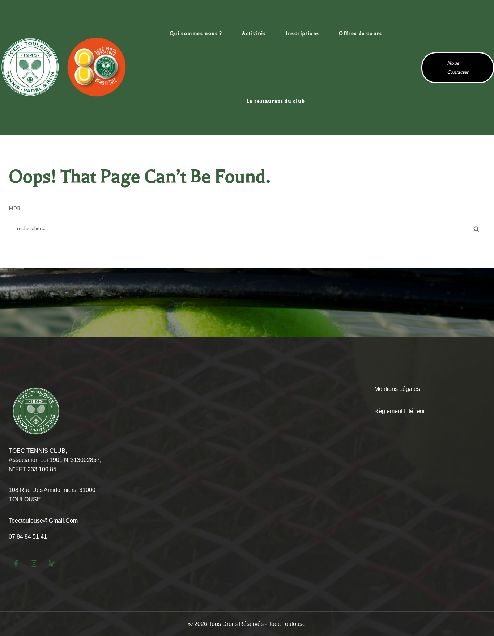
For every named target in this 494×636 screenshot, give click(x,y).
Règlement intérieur (399, 411)
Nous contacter (457, 67)
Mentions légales (397, 389)
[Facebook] (16, 563)
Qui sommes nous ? (196, 33)
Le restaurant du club (276, 101)
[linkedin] (52, 563)
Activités (254, 33)
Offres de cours (360, 33)
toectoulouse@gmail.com (43, 521)
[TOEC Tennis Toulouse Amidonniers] (63, 67)
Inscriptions (302, 33)
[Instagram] (34, 563)
